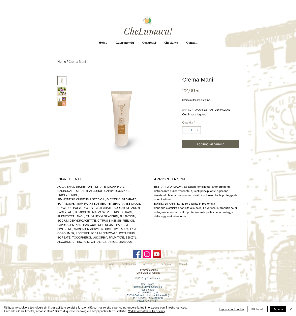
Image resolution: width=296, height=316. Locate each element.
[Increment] (197, 130)
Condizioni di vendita (148, 272)
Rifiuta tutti (257, 309)
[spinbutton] (191, 130)
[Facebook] (137, 254)
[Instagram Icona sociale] (147, 254)
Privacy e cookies (148, 270)
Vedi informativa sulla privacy (146, 311)
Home (61, 61)
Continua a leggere (194, 114)
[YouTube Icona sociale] (157, 254)
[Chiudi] (291, 309)
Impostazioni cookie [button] (231, 309)
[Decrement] (185, 130)
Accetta (278, 309)
